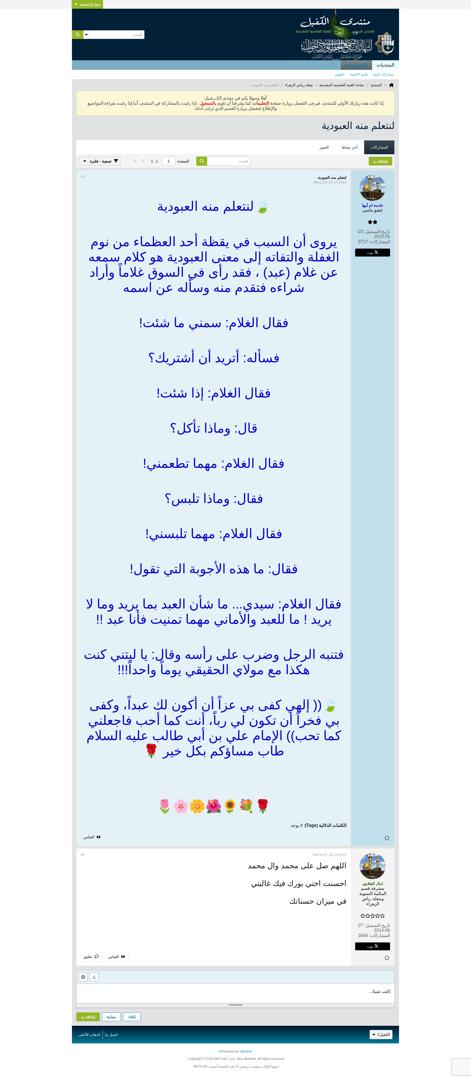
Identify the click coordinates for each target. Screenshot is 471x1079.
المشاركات (379, 147)
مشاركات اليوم (383, 74)
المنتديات (385, 65)
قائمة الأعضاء (359, 74)
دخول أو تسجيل (90, 4)
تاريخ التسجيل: (377, 231)
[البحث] (77, 34)
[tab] (379, 147)
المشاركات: (379, 241)
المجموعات (356, 65)
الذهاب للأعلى (89, 1034)
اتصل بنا (111, 1034)
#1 (83, 177)
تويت (370, 252)
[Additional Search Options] (86, 34)
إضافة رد (88, 1017)
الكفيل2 (384, 1034)
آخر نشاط (350, 147)
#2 (83, 855)
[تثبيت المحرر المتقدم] (94, 977)
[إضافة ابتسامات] (83, 977)
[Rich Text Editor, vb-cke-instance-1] (235, 993)
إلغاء (131, 1017)
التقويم (339, 74)
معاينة (111, 1017)
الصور (324, 147)
